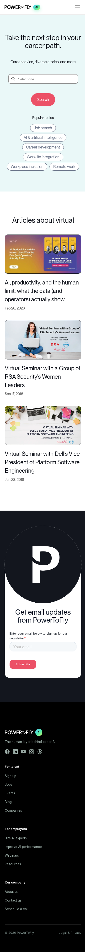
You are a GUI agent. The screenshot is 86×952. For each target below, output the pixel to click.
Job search (43, 128)
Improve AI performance (23, 847)
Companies (13, 810)
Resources (13, 864)
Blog (8, 802)
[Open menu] (77, 7)
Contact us (13, 900)
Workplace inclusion (27, 166)
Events (10, 793)
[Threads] (39, 751)
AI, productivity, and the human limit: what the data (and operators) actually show (42, 291)
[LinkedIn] (15, 751)
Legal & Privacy (70, 932)
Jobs (8, 784)
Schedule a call (16, 909)
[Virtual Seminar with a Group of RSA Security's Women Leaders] (43, 339)
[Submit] (43, 99)
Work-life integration (43, 157)
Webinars (12, 855)
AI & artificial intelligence (43, 137)
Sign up (10, 776)
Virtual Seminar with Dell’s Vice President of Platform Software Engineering (42, 462)
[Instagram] (31, 751)
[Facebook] (7, 751)
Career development (43, 147)
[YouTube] (23, 751)
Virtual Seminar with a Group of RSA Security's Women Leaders (42, 377)
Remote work (64, 166)
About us (11, 892)
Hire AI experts (16, 838)
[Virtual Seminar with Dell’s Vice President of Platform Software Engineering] (43, 424)
